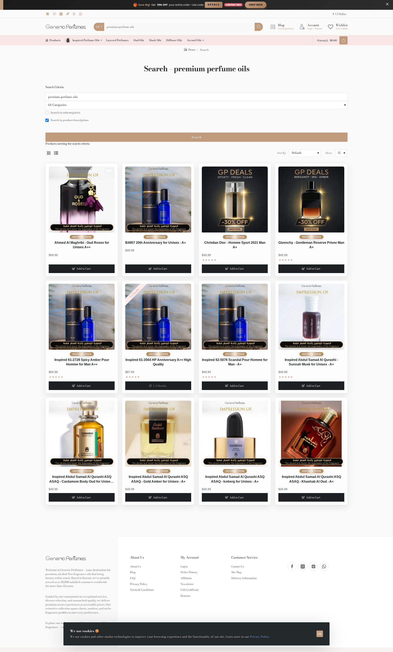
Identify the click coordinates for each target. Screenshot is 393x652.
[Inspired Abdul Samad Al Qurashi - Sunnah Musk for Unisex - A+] (311, 317)
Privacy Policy (259, 636)
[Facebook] (48, 14)
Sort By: (281, 153)
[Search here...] (259, 27)
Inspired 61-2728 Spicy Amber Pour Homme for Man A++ (81, 362)
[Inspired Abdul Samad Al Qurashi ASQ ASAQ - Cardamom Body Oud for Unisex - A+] (82, 434)
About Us (137, 557)
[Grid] (48, 153)
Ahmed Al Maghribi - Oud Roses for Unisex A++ (81, 245)
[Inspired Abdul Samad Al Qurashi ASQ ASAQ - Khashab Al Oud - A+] (311, 434)
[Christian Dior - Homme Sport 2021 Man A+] (235, 199)
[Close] (387, 4)
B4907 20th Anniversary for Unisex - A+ (155, 242)
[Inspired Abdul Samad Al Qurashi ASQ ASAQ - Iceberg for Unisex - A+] (235, 434)
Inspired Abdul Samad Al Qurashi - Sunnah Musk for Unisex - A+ (311, 362)
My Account (190, 557)
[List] (56, 153)
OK (319, 634)
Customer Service (244, 557)
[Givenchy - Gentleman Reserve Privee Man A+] (311, 199)
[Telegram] (68, 14)
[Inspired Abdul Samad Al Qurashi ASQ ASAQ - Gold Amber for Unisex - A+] (158, 434)
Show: (328, 153)
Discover (289, 4)
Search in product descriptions (69, 120)
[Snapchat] (55, 14)
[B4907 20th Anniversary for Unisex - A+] (158, 199)
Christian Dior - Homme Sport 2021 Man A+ (234, 245)
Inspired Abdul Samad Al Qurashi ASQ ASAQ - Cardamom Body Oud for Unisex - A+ (81, 479)
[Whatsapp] (81, 14)
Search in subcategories (65, 113)
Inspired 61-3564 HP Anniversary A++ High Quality (158, 362)
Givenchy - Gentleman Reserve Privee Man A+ (311, 245)
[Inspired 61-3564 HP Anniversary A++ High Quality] (158, 317)
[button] (81, 268)
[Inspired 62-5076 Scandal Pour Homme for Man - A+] (235, 317)
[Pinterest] (75, 14)
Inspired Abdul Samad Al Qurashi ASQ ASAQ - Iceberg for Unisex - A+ (234, 479)
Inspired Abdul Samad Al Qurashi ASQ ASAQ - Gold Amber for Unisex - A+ (158, 479)
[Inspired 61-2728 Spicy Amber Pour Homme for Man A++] (82, 317)
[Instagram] (62, 14)
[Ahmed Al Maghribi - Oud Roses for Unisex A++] (82, 199)
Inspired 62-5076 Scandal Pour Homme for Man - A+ (235, 362)
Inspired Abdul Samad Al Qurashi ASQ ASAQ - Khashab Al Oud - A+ (311, 479)
